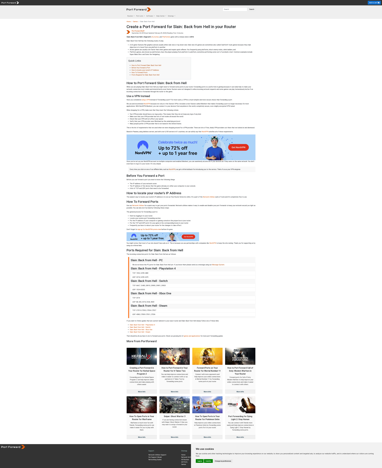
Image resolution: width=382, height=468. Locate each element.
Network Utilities (209, 197)
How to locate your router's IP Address (145, 70)
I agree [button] (199, 461)
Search (251, 9)
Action (156, 37)
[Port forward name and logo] (10, 2)
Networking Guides (155, 460)
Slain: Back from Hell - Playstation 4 (142, 325)
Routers (27, 3)
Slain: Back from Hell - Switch (140, 327)
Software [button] (149, 16)
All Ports (184, 462)
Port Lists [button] (140, 16)
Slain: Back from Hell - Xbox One (141, 330)
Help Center (53, 3)
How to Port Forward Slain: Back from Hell (146, 65)
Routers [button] (130, 16)
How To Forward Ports (139, 72)
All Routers (185, 460)
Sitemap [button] (171, 16)
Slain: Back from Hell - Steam (140, 332)
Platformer (166, 37)
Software (43, 3)
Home (129, 21)
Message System (218, 265)
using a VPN (146, 100)
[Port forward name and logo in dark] (139, 9)
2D (152, 37)
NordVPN (147, 104)
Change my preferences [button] (223, 461)
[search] (67, 3)
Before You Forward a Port (141, 68)
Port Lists (35, 3)
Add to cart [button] (373, 3)
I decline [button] (208, 461)
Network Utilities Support (157, 455)
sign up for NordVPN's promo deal (149, 229)
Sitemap (62, 3)
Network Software (187, 457)
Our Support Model (155, 457)
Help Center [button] (160, 16)
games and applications (192, 336)
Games (135, 21)
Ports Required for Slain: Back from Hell (145, 75)
